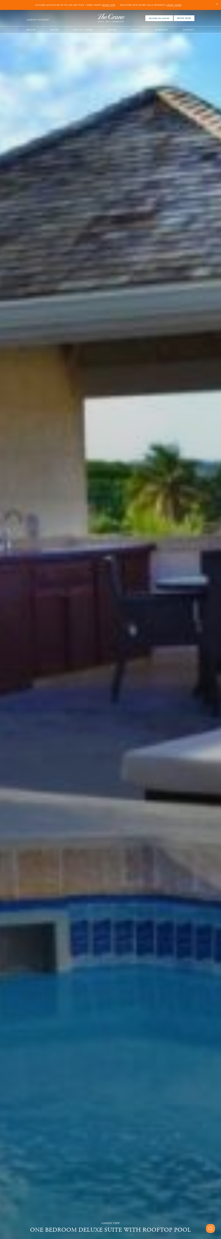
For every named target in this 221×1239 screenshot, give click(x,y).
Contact (188, 29)
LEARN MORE (173, 5)
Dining (111, 29)
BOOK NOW (108, 5)
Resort (31, 29)
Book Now (184, 18)
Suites (54, 29)
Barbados (161, 29)
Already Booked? (38, 19)
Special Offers (83, 29)
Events (135, 29)
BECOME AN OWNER (159, 18)
